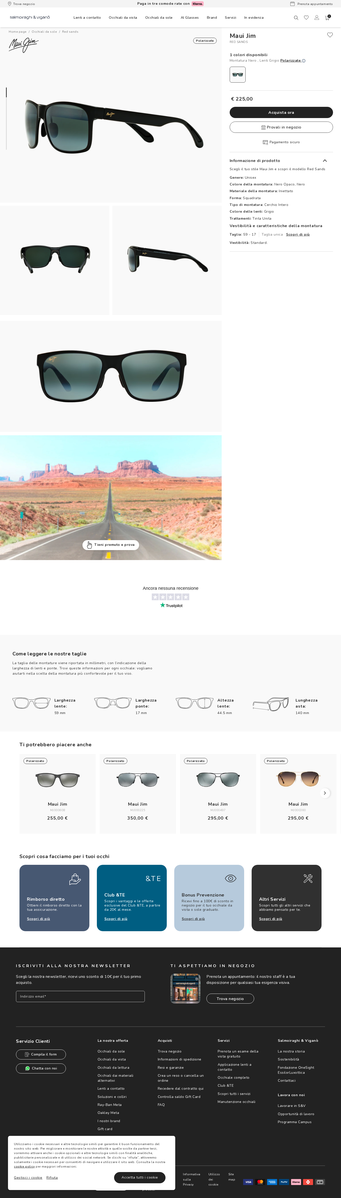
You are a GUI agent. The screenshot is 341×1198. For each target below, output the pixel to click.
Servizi (230, 17)
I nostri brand (109, 1121)
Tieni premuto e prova (114, 544)
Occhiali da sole (111, 1051)
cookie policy (24, 1167)
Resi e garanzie (171, 1067)
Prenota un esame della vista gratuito (238, 1054)
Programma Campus (295, 1122)
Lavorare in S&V (292, 1105)
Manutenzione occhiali (237, 1101)
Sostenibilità (288, 1059)
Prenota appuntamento (315, 4)
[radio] (238, 75)
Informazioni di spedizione (179, 1059)
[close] (330, 35)
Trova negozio (24, 4)
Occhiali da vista (112, 1059)
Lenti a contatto (111, 1088)
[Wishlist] (306, 17)
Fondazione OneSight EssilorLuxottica (296, 1070)
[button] (327, 18)
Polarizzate (291, 60)
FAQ (161, 1104)
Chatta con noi (44, 1068)
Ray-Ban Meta (110, 1104)
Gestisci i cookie (28, 1177)
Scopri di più (298, 234)
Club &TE (226, 1085)
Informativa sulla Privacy (191, 1179)
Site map (231, 1176)
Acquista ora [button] (281, 112)
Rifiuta (52, 1177)
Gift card (105, 1129)
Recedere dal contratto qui (181, 1088)
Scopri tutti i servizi (234, 1093)
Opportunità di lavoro (296, 1114)
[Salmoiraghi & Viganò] (30, 17)
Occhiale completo (234, 1077)
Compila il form (44, 1054)
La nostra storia (291, 1051)
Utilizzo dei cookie (214, 1179)
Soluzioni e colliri (112, 1096)
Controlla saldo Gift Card (179, 1096)
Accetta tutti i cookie (140, 1177)
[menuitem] (87, 17)
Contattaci (287, 1080)
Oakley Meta (108, 1112)
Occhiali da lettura (114, 1067)
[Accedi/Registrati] (317, 17)
